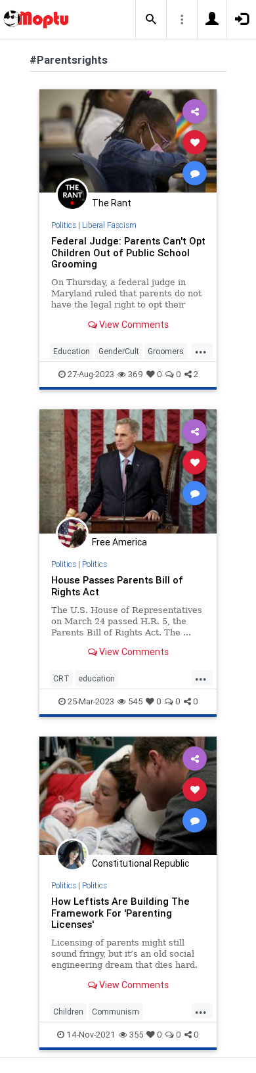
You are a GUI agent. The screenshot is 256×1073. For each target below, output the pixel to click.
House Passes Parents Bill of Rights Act (117, 586)
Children (68, 1011)
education (96, 678)
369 (135, 374)
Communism (115, 1011)
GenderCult (118, 351)
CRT (61, 678)
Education (71, 351)
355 (136, 1034)
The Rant (111, 203)
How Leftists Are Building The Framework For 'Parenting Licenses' (120, 913)
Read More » (128, 141)
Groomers (166, 351)
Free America (119, 542)
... (201, 350)
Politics (63, 225)
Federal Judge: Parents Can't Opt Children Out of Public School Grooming (128, 253)
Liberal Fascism (109, 225)
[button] (151, 20)
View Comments (133, 325)
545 (135, 701)
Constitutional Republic (140, 863)
